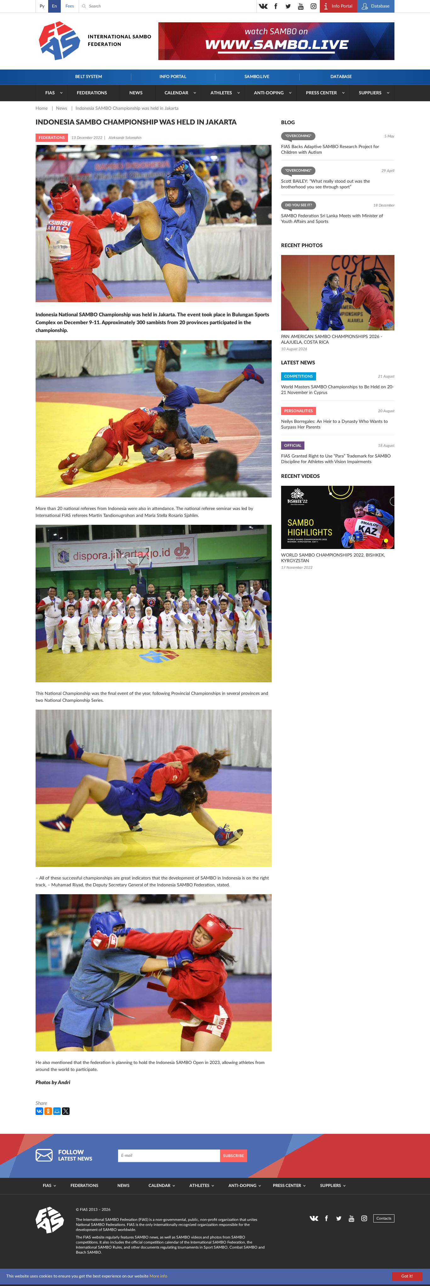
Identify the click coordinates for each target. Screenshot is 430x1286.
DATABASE (341, 77)
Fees (69, 6)
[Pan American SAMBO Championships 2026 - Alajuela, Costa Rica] (337, 292)
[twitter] (288, 6)
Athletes (221, 93)
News (136, 93)
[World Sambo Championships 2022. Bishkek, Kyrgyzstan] (337, 517)
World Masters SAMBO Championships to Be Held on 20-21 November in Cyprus (337, 390)
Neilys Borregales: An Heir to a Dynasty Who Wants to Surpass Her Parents (334, 424)
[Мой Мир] (57, 1111)
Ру (42, 6)
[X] (66, 1111)
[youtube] (301, 6)
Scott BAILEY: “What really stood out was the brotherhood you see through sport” (325, 184)
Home (42, 108)
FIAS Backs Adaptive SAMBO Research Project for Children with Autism (330, 150)
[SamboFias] (50, 1220)
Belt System (88, 77)
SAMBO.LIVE (257, 77)
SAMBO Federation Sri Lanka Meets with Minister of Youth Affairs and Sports (332, 219)
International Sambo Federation (119, 41)
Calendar (176, 93)
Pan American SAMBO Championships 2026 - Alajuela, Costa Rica (331, 340)
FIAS (50, 93)
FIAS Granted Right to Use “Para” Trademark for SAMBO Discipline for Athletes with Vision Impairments (336, 459)
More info (158, 1276)
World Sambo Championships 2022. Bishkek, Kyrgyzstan (333, 558)
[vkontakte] (263, 6)
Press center (321, 93)
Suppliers (370, 93)
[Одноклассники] (48, 1111)
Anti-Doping (269, 93)
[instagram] (313, 6)
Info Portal (173, 77)
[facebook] (275, 6)
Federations (92, 93)
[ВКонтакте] (39, 1111)
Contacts (383, 1218)
